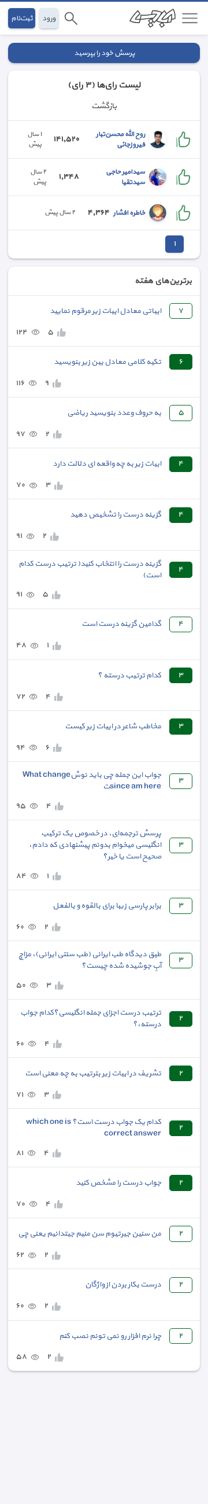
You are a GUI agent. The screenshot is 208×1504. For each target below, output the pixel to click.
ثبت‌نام (21, 18)
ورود (48, 18)
